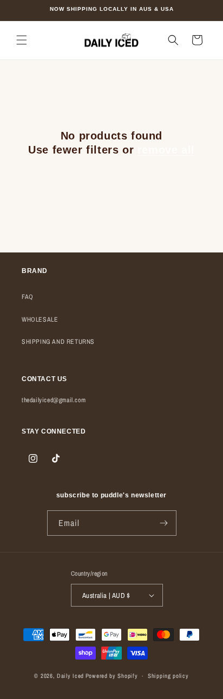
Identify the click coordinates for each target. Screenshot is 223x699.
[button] (22, 40)
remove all (166, 150)
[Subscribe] (164, 523)
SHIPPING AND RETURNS (58, 341)
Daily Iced (70, 676)
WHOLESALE (40, 319)
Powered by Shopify (112, 676)
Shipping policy (168, 676)
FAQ (28, 296)
